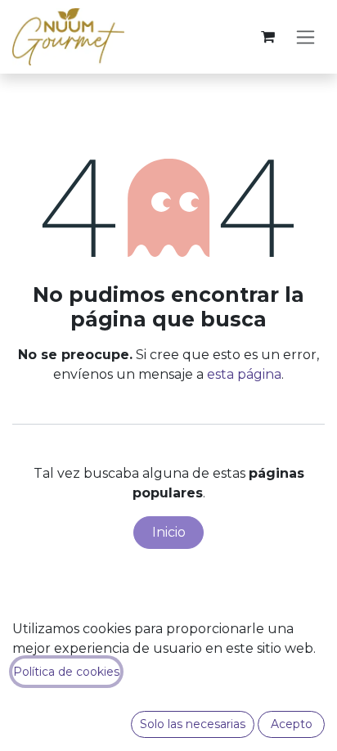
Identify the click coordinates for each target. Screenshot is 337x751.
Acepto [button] (291, 724)
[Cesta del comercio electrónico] (267, 37)
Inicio (169, 532)
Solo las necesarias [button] (192, 724)
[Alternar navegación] (305, 36)
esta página (244, 374)
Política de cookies (66, 671)
